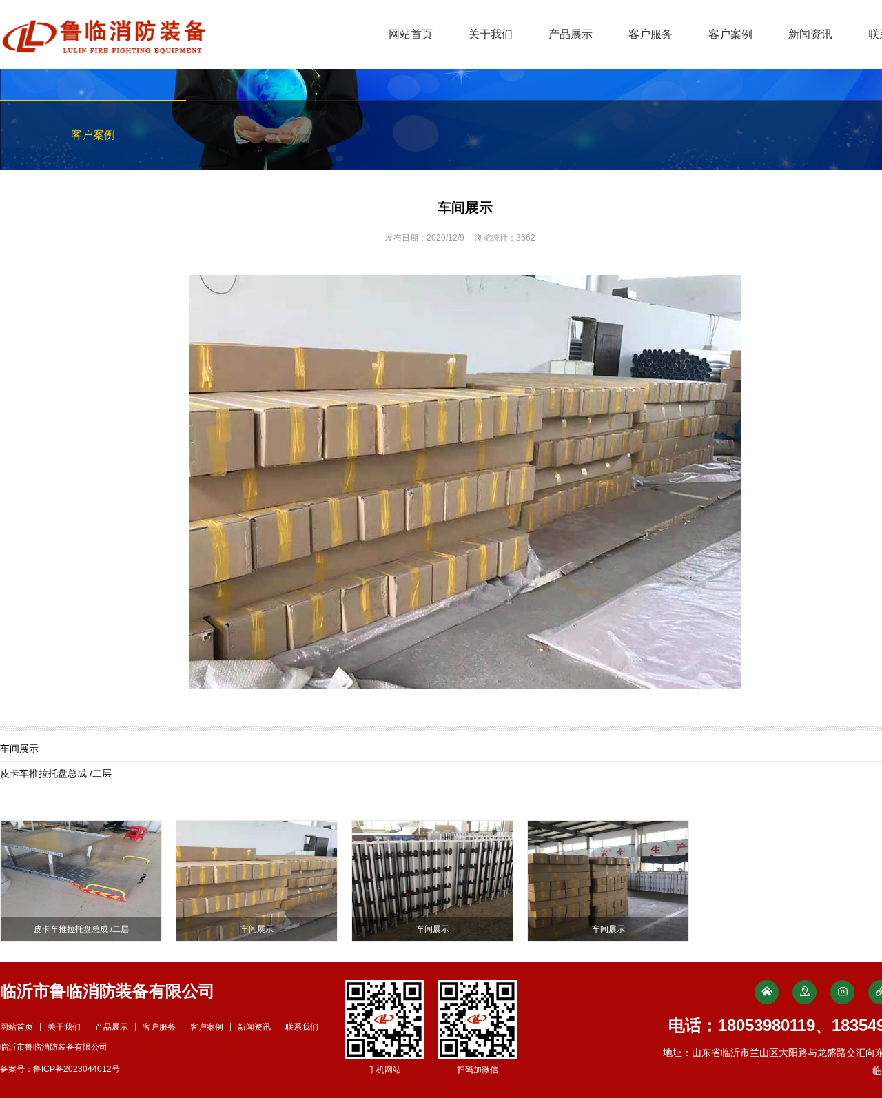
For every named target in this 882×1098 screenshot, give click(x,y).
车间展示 (465, 207)
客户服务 (650, 34)
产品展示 (570, 34)
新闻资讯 (810, 34)
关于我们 (491, 34)
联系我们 (301, 1027)
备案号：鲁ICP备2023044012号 (60, 1069)
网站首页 (411, 34)
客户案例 (730, 34)
